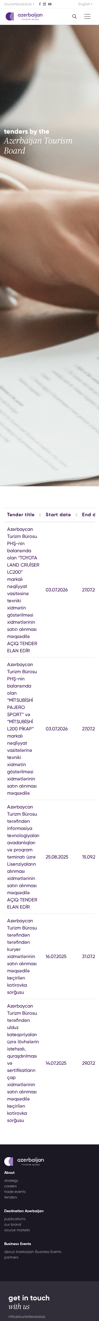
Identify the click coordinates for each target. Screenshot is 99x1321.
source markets (17, 1230)
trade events (15, 1191)
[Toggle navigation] (87, 16)
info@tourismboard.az (26, 1316)
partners (11, 1257)
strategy (11, 1180)
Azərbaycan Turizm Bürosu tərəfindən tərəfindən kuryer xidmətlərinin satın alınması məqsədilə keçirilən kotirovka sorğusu (22, 956)
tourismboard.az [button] (18, 4)
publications (14, 1219)
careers (10, 1186)
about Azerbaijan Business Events (32, 1252)
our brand (12, 1224)
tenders (10, 1197)
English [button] (84, 4)
